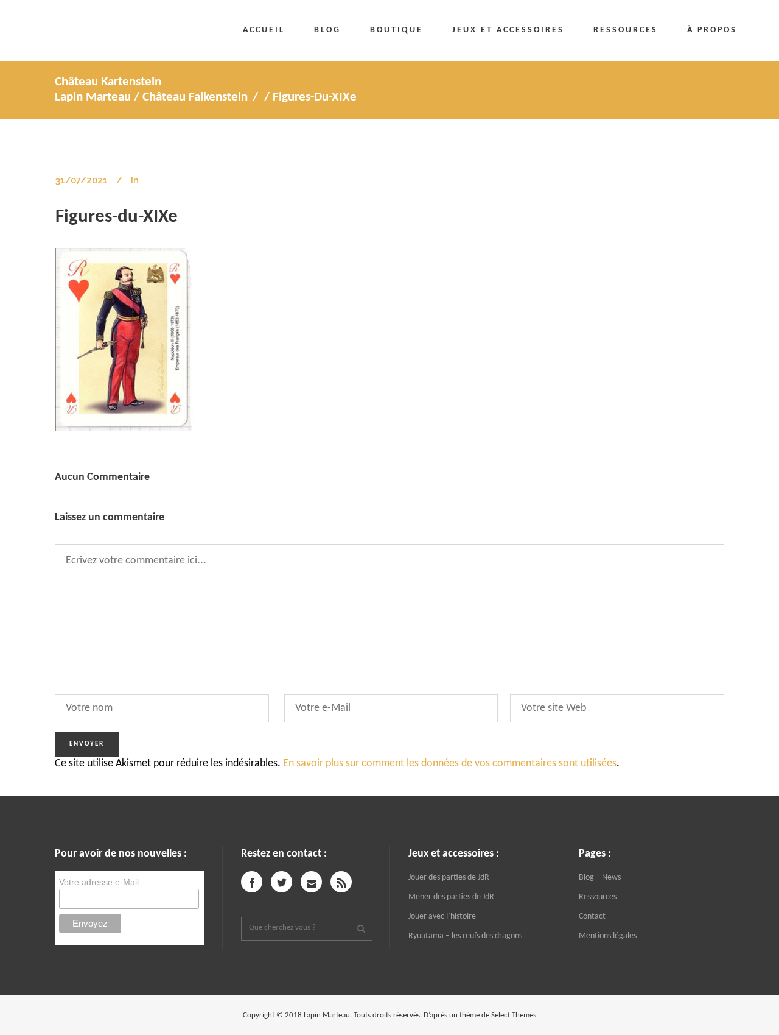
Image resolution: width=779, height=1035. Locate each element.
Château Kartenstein (108, 82)
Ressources (598, 897)
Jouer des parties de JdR (448, 877)
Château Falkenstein (195, 97)
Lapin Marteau (93, 97)
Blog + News (600, 877)
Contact (592, 916)
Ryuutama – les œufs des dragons (465, 936)
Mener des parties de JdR (451, 897)
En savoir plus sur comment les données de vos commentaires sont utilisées (450, 763)
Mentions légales (608, 936)
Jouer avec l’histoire (442, 916)
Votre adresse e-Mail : (101, 882)
